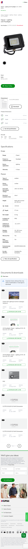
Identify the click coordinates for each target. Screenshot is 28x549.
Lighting (11, 15)
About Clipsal (7, 505)
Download (16, 106)
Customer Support (8, 516)
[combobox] (20, 473)
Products (6, 15)
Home (2, 15)
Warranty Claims (4, 525)
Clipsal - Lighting (18, 15)
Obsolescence (11, 525)
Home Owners (7, 509)
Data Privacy (19, 523)
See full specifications (10, 129)
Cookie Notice (13, 523)
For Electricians (7, 512)
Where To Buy (8, 86)
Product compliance (4, 523)
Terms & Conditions (20, 525)
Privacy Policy (11, 464)
